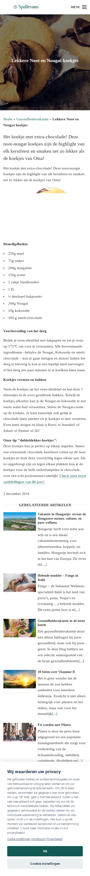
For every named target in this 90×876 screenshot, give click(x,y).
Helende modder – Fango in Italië (58, 578)
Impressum (38, 839)
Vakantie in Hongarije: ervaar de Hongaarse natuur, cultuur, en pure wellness (62, 518)
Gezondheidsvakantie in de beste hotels (61, 623)
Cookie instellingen (18, 839)
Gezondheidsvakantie (32, 119)
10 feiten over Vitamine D (56, 672)
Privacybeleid (54, 839)
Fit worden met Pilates (54, 725)
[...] (44, 564)
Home (7, 119)
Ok (45, 851)
